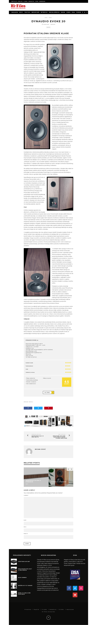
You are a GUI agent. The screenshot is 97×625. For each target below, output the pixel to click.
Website (26, 533)
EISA (73, 12)
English (20, 1)
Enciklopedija (54, 12)
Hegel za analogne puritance (24, 593)
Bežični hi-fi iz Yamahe (25, 585)
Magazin (15, 12)
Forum (78, 12)
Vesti (21, 12)
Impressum (42, 1)
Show (63, 12)
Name (25, 520)
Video (68, 12)
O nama (25, 1)
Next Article (61, 434)
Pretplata (14, 1)
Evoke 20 (31, 401)
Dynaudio (26, 401)
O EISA (36, 1)
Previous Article (36, 434)
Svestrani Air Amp (24, 561)
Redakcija (31, 1)
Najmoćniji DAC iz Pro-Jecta (38, 436)
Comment (26, 495)
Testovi (27, 12)
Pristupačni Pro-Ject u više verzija (25, 569)
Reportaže (35, 12)
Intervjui (44, 12)
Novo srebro (22, 577)
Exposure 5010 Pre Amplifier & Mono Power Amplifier (60, 437)
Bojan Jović (46, 24)
